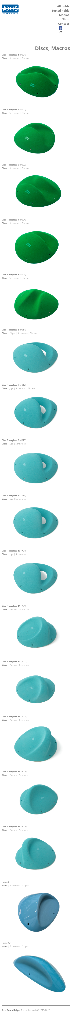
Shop (65, 19)
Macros (64, 15)
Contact (63, 23)
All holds (63, 6)
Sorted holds (60, 10)
